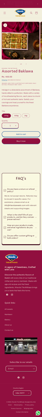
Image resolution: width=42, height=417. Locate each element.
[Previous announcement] (4, 3)
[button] (4, 13)
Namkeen (8, 314)
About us (8, 325)
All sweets (9, 309)
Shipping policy (28, 408)
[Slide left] (15, 64)
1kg (25, 116)
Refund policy (18, 405)
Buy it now (21, 141)
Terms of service (16, 408)
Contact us (9, 330)
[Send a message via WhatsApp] (38, 413)
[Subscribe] (33, 369)
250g (6, 116)
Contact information (22, 412)
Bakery (7, 320)
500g (16, 116)
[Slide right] (26, 64)
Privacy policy (29, 405)
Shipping (4, 80)
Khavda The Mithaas (18, 402)
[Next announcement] (37, 3)
